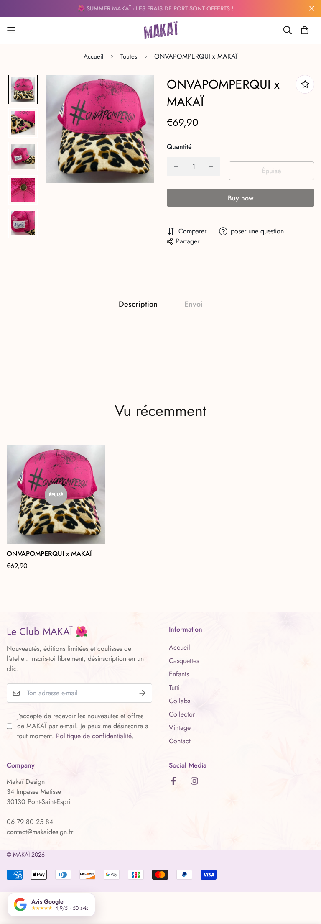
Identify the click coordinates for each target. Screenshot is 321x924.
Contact (180, 741)
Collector (182, 714)
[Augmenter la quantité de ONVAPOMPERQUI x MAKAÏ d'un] (211, 166)
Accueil (93, 56)
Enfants (179, 674)
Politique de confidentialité (94, 736)
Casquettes (184, 660)
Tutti (174, 687)
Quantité (179, 146)
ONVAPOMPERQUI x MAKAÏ (49, 553)
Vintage (180, 727)
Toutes (128, 56)
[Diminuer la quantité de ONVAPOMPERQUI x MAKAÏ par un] (176, 166)
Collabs (179, 701)
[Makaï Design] (161, 30)
